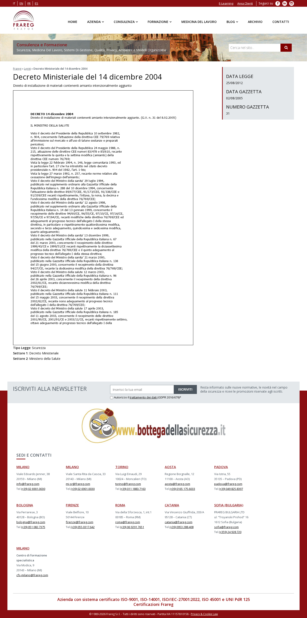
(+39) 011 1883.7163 (133, 489)
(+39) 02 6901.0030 (33, 489)
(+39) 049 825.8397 (231, 489)
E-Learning (226, 3)
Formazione (158, 22)
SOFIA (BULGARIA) (228, 505)
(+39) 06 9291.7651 (132, 527)
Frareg (17, 69)
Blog (231, 22)
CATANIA (172, 505)
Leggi (27, 69)
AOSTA (170, 467)
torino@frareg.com (128, 484)
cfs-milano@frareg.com (32, 575)
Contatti (280, 22)
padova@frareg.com (228, 484)
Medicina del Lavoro (199, 22)
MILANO (22, 467)
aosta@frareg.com (177, 484)
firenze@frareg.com (79, 522)
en (21, 3)
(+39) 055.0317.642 (83, 527)
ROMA (120, 505)
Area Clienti (245, 3)
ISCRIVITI (185, 389)
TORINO (121, 467)
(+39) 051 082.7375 (33, 527)
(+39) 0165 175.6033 (182, 489)
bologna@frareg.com (30, 522)
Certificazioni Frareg (153, 604)
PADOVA (221, 467)
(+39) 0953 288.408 (181, 527)
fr (29, 3)
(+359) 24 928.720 (230, 532)
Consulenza (124, 22)
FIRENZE (72, 505)
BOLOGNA (24, 505)
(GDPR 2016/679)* (169, 397)
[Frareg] (23, 20)
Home (72, 22)
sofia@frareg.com (226, 527)
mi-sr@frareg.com (78, 484)
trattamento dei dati (143, 397)
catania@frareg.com (178, 522)
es (36, 3)
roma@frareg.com (127, 522)
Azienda (94, 22)
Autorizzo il (122, 397)
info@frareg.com (27, 484)
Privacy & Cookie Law (204, 614)
